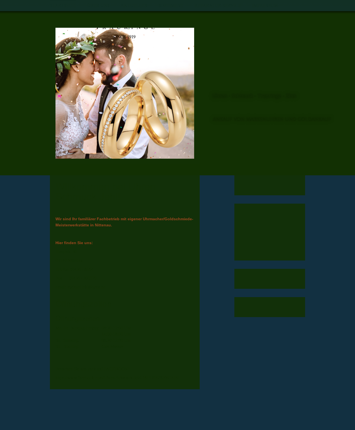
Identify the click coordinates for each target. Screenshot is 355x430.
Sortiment (171, 5)
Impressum (265, 5)
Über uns (98, 5)
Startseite (63, 5)
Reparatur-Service (218, 5)
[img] (124, 93)
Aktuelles (134, 5)
